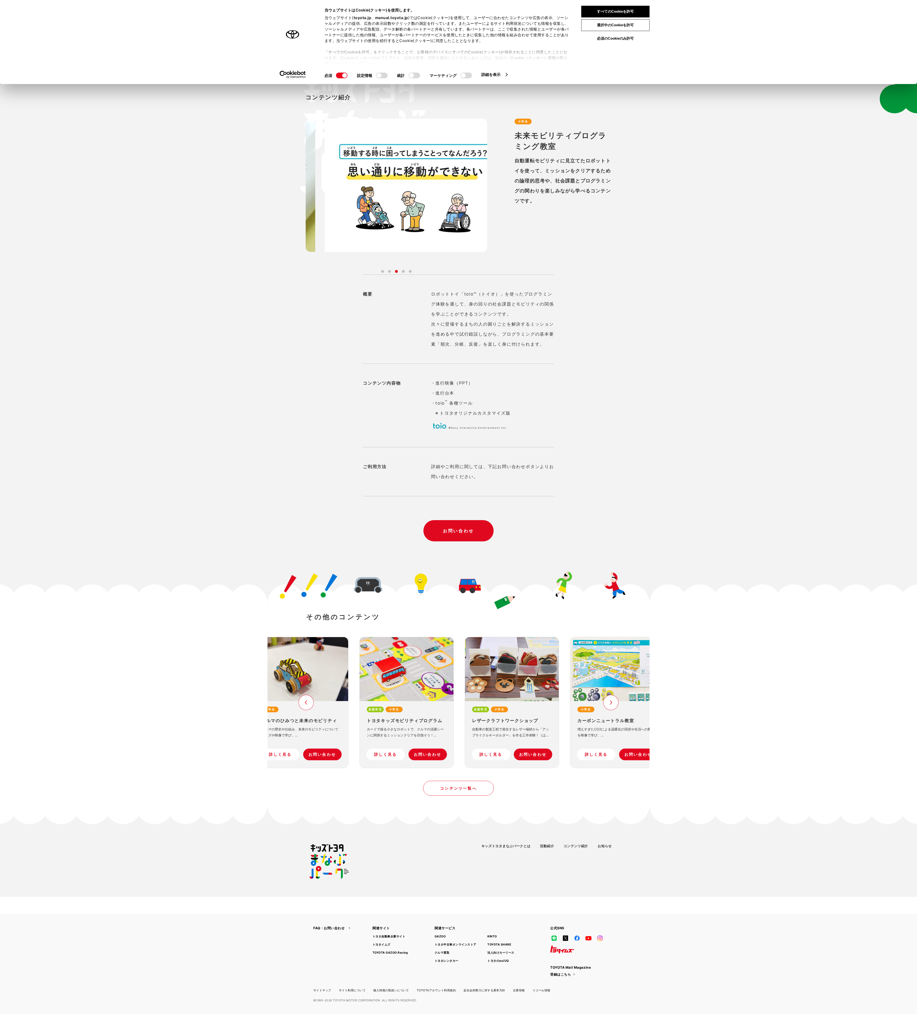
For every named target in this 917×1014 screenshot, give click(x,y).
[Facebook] (577, 938)
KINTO (492, 936)
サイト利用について (352, 990)
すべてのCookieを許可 (615, 11)
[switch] (382, 75)
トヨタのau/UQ (498, 960)
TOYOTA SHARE (499, 944)
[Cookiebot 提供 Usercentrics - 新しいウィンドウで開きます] (293, 74)
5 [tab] (410, 271)
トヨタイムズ (381, 944)
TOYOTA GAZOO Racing (390, 952)
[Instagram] (600, 938)
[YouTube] (588, 938)
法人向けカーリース (500, 952)
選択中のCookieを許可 (615, 25)
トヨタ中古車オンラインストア (455, 944)
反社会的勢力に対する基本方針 (484, 990)
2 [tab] (389, 271)
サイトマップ (322, 990)
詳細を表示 (491, 74)
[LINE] (554, 938)
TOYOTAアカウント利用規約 (436, 990)
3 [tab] (396, 271)
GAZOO (440, 936)
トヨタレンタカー (446, 960)
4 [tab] (403, 271)
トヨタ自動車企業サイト (389, 936)
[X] (565, 938)
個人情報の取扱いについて (391, 990)
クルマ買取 (442, 952)
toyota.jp (362, 17)
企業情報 (519, 990)
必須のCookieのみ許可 (615, 38)
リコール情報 (541, 990)
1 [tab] (382, 271)
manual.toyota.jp (391, 17)
